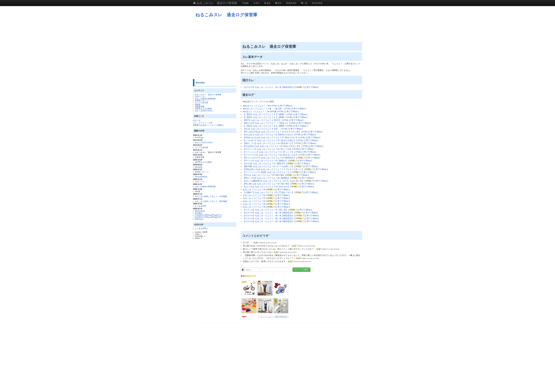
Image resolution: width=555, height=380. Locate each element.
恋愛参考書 (199, 107)
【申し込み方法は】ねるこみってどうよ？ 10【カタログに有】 (271, 132)
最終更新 (292, 2)
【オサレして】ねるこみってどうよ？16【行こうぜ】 (267, 149)
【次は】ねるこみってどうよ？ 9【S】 (261, 129)
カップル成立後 (201, 103)
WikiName (199, 219)
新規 (279, 2)
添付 (258, 2)
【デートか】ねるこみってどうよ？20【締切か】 (265, 160)
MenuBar (200, 82)
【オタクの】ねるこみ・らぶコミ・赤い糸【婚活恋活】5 (269, 87)
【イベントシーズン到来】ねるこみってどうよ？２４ (267, 172)
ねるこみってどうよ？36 (254, 207)
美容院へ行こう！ (202, 101)
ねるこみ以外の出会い (204, 111)
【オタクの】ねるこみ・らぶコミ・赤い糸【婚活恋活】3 (269, 218)
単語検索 (318, 2)
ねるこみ (196, 120)
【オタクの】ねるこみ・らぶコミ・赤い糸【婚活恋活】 (268, 212)
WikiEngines (200, 211)
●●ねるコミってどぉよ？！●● (256, 106)
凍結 (269, 2)
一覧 (305, 2)
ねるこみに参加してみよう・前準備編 (211, 201)
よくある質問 (200, 206)
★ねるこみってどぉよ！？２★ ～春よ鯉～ (263, 108)
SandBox (198, 213)
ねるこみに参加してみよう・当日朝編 (211, 196)
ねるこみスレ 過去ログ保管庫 (216, 3)
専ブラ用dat (312, 87)
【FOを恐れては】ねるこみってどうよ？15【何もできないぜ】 (272, 146)
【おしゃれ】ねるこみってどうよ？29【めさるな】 (266, 186)
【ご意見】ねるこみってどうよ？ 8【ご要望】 (264, 126)
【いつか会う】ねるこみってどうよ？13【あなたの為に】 (269, 140)
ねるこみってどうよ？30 (254, 189)
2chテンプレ (200, 97)
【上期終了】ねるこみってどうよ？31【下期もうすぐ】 (268, 192)
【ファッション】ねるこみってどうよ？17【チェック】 (268, 152)
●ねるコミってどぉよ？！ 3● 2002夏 (259, 111)
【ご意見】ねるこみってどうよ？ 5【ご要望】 (264, 117)
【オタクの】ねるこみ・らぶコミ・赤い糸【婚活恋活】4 (269, 221)
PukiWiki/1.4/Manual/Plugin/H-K (208, 217)
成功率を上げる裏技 (203, 109)
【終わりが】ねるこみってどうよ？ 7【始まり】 (266, 123)
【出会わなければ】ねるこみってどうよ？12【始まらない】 (270, 137)
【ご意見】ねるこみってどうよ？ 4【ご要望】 (264, 114)
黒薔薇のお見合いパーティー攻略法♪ (208, 125)
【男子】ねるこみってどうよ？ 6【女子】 (262, 120)
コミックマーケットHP (202, 123)
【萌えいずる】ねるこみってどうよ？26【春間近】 (266, 178)
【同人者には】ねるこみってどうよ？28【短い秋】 (266, 184)
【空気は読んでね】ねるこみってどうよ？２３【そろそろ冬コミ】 (273, 169)
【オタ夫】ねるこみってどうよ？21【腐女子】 (264, 163)
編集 (247, 2)
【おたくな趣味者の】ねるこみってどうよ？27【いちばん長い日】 (274, 181)
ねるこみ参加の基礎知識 (205, 99)
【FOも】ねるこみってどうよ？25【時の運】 (264, 175)
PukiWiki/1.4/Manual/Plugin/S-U (208, 215)
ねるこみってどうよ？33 (254, 198)
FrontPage (199, 138)
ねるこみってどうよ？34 (254, 201)
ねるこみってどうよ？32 (254, 195)
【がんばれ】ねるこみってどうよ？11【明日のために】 (268, 134)
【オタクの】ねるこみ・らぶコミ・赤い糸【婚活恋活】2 (269, 215)
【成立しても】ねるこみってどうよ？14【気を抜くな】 (268, 143)
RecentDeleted (201, 177)
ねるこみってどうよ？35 (254, 204)
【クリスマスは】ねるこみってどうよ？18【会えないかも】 (270, 155)
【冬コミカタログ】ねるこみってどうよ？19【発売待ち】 (269, 158)
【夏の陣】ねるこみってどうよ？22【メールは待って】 (268, 166)
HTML (274, 106)
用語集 (197, 105)
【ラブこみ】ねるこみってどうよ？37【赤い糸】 (265, 210)
